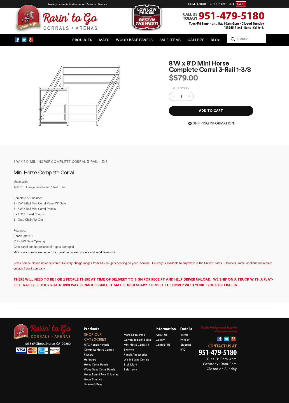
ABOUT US (205, 4)
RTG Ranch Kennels (96, 344)
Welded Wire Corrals (136, 359)
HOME (192, 4)
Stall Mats (130, 364)
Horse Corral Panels (96, 364)
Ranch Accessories (135, 354)
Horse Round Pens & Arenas (101, 374)
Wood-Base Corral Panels (99, 369)
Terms (184, 334)
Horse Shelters (93, 379)
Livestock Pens (93, 384)
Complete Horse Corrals (99, 349)
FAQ (183, 349)
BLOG (216, 40)
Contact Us (163, 344)
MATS (104, 40)
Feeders (88, 354)
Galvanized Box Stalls (137, 339)
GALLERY (196, 40)
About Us (161, 334)
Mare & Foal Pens (134, 334)
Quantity (181, 88)
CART (241, 4)
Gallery (160, 339)
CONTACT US (223, 4)
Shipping (185, 344)
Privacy (184, 339)
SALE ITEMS (170, 40)
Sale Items (130, 369)
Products (82, 40)
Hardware (90, 359)
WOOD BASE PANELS (134, 40)
